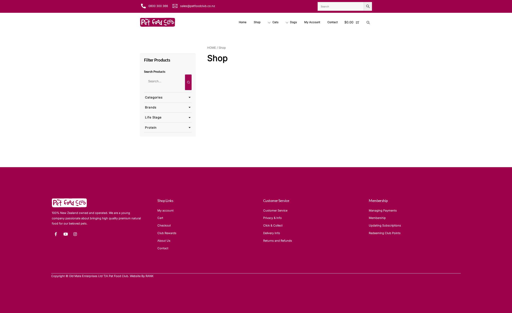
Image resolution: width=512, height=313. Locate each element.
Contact (332, 22)
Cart (160, 218)
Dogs (293, 22)
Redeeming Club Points (385, 233)
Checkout (164, 225)
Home (242, 22)
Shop (257, 22)
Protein (151, 127)
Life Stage (153, 117)
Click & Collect (273, 225)
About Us (163, 240)
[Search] (188, 82)
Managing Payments (383, 210)
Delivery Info (271, 233)
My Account (312, 22)
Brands (150, 107)
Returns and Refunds (277, 240)
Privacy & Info (272, 218)
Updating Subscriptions (385, 225)
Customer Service (275, 210)
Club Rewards (166, 233)
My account (165, 210)
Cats (275, 22)
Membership (377, 218)
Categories (154, 97)
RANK (150, 276)
